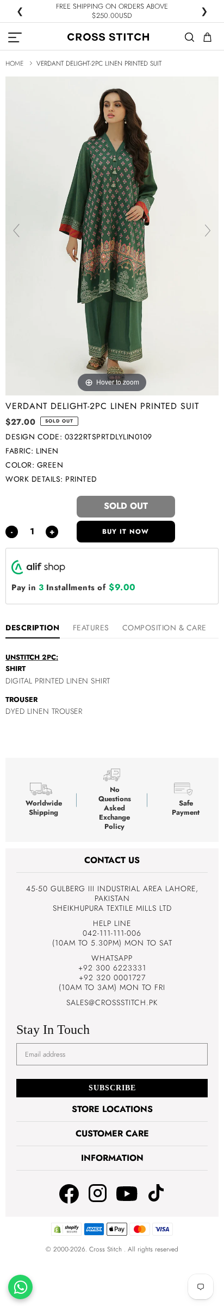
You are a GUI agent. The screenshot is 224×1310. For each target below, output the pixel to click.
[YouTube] (127, 1193)
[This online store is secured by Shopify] (66, 1233)
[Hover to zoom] (112, 235)
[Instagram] (98, 1194)
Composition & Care (164, 627)
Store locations (112, 1109)
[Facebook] (69, 1195)
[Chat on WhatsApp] (20, 1287)
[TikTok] (156, 1194)
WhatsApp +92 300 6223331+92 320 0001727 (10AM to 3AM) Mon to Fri (112, 972)
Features (91, 627)
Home (14, 63)
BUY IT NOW (125, 531)
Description (32, 627)
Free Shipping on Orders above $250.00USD (112, 11)
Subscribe (112, 1088)
